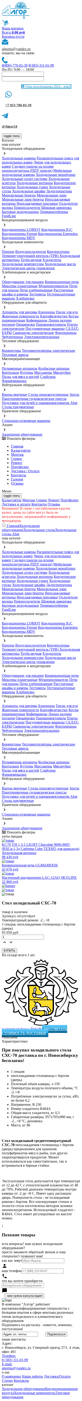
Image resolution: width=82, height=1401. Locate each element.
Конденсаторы (58, 252)
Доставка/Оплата (57, 1376)
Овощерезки (25, 324)
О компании (11, 1376)
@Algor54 (9, 126)
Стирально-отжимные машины (26, 421)
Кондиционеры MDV (18, 238)
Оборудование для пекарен (23, 282)
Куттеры (26, 372)
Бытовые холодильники (20, 212)
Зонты (74, 394)
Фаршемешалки (14, 381)
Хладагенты (51, 260)
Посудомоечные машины (45, 328)
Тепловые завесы (15, 355)
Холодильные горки (32, 187)
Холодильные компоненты (35, 1393)
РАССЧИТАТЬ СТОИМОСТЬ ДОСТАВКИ (34, 1031)
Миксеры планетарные (20, 286)
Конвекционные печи (62, 282)
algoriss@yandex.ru (16, 49)
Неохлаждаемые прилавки (37, 203)
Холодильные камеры (19, 158)
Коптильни (10, 372)
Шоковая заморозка (56, 208)
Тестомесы (37, 294)
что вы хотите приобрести (22, 1281)
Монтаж (17, 454)
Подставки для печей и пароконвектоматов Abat (39, 403)
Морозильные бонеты (19, 195)
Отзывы (17, 483)
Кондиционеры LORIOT (21, 230)
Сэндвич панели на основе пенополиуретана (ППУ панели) (28, 168)
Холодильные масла (60, 264)
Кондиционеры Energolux (58, 234)
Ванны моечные (14, 394)
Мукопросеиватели (53, 286)
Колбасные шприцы (53, 368)
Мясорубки (62, 372)
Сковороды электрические (33, 333)
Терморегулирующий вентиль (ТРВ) (30, 256)
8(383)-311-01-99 (41, 65)
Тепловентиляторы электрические (48, 350)
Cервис (16, 459)
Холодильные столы (39, 530)
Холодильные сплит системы (24, 179)
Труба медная (30, 260)
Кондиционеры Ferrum (19, 234)
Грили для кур (67, 312)
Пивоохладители (27, 208)
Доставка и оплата (16, 504)
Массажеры (43, 372)
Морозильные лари (52, 195)
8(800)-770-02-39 (15, 65)
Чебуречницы (12, 337)
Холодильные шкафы (28, 191)
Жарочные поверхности (20, 316)
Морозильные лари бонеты (23, 199)
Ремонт (16, 463)
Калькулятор (21, 450)
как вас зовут (12, 1260)
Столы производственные (48, 394)
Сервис (41, 500)
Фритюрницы (66, 333)
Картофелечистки (54, 316)
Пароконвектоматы (51, 324)
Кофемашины (36, 320)
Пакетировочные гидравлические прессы (34, 399)
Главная (17, 446)
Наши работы (32, 1376)
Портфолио (20, 467)
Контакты (18, 475)
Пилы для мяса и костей (20, 377)
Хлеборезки (25, 298)
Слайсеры (48, 377)
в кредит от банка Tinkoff (22, 1029)
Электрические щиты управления (28, 268)
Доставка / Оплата (25, 471)
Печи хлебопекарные (36, 290)
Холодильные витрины (35, 183)
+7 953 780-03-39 (18, 105)
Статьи (7, 1380)
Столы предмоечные (18, 407)
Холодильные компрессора (23, 264)
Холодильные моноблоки (55, 175)
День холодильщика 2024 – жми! (47, 86)
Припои (8, 252)
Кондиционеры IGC (56, 230)
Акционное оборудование (22, 434)
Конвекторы (11, 350)
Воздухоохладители (30, 252)
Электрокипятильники (41, 337)
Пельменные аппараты (19, 368)
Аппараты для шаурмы (19, 312)
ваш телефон (12, 1271)
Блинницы (46, 312)
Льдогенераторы (59, 191)
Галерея (17, 479)
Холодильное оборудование (21, 528)
